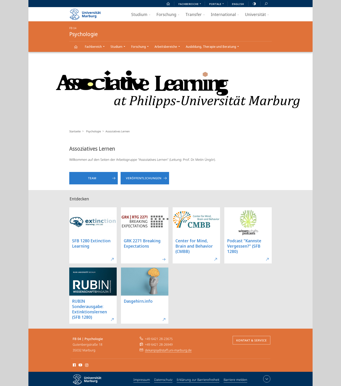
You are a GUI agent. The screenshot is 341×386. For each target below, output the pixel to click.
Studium (139, 14)
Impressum (141, 379)
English (238, 4)
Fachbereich (93, 46)
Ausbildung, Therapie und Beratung (211, 46)
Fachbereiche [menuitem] (188, 4)
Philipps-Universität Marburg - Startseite (91, 13)
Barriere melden (235, 379)
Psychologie (75, 46)
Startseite (75, 131)
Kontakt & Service (251, 340)
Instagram (87, 365)
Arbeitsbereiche (166, 46)
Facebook (74, 365)
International (223, 14)
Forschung (166, 14)
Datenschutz (163, 379)
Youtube (80, 365)
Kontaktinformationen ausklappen (266, 378)
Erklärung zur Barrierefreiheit (198, 379)
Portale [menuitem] (215, 4)
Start (168, 3)
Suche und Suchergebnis (266, 3)
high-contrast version (254, 3)
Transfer (193, 14)
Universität (255, 14)
